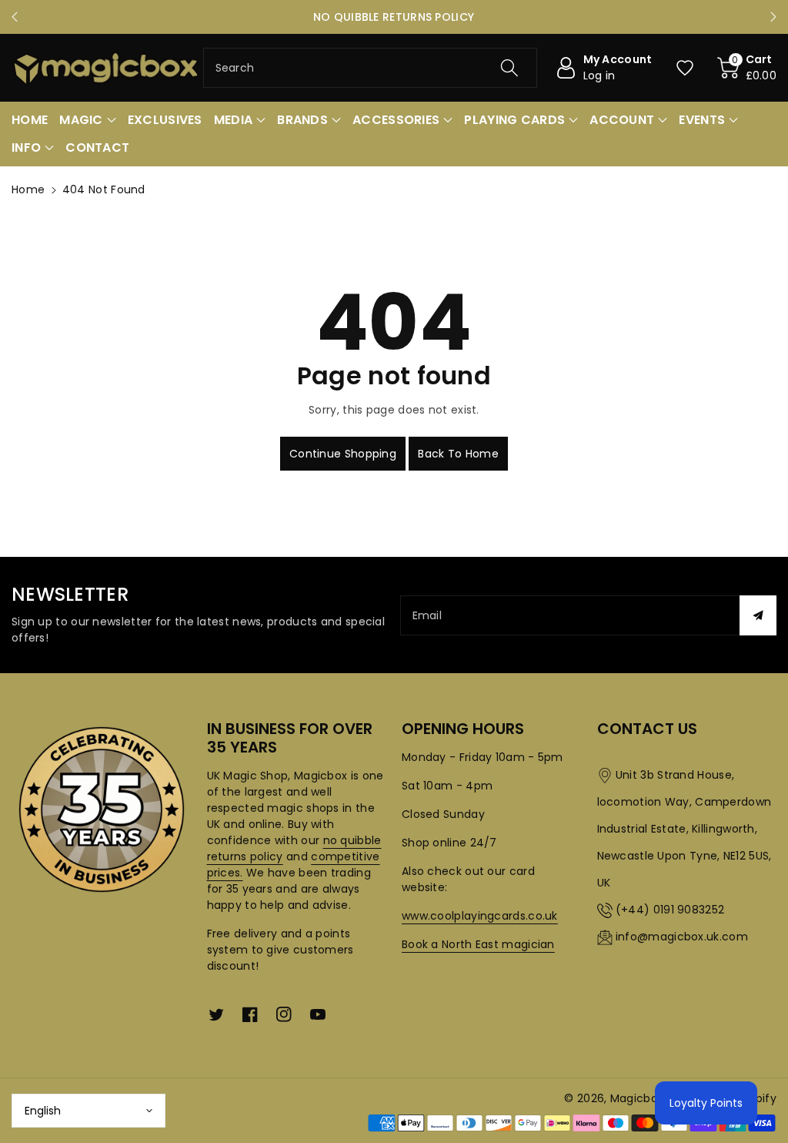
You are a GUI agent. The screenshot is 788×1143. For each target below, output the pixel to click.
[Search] (509, 68)
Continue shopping (342, 453)
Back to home (458, 453)
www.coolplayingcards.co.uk (480, 915)
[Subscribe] (758, 615)
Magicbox (636, 1098)
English (43, 1110)
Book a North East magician (478, 944)
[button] (747, 68)
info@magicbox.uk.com (682, 936)
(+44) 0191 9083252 (670, 909)
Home (28, 189)
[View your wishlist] (685, 68)
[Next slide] (774, 17)
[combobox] (370, 68)
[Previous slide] (14, 17)
